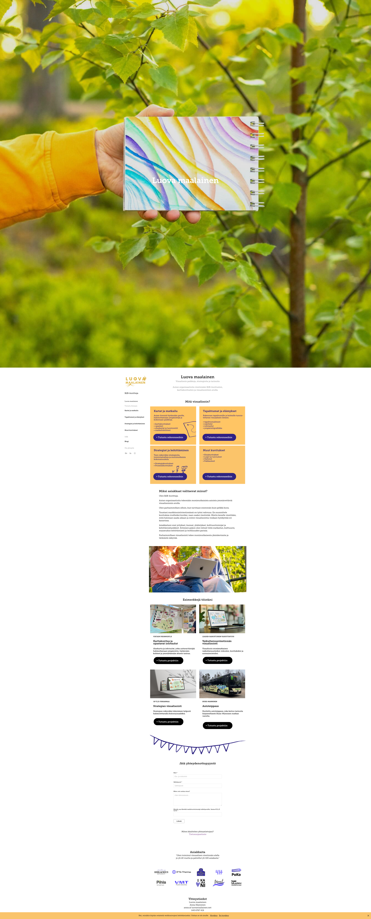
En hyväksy (224, 915)
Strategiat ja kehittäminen (135, 424)
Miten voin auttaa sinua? (182, 791)
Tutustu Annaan (131, 406)
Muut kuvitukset (131, 430)
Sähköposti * (178, 782)
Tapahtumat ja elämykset (134, 417)
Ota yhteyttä (129, 448)
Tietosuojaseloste (197, 834)
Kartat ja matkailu (131, 410)
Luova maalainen (131, 401)
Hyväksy (214, 915)
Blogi (127, 441)
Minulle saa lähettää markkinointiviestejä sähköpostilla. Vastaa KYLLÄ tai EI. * (197, 810)
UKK (126, 437)
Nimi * (175, 772)
